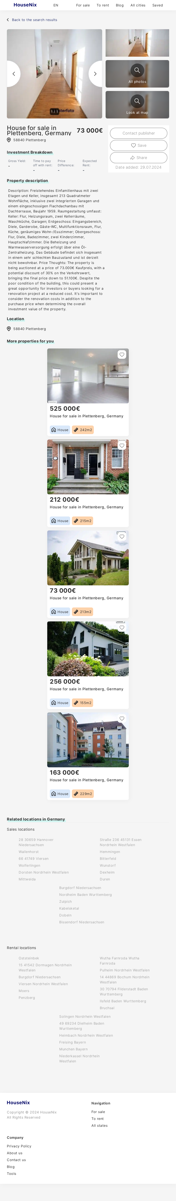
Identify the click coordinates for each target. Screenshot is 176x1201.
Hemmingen (110, 852)
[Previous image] (14, 74)
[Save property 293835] (122, 536)
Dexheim (107, 872)
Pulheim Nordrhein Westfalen (125, 970)
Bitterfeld (108, 858)
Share (142, 157)
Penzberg (27, 997)
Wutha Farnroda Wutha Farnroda (120, 960)
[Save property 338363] (122, 354)
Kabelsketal (69, 908)
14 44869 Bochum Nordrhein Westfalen (125, 979)
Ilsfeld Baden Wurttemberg (123, 1001)
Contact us (16, 1160)
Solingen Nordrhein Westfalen (85, 1016)
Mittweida (27, 879)
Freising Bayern (72, 1042)
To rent (103, 5)
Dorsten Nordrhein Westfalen (44, 872)
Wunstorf (108, 865)
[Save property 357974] (122, 718)
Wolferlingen (29, 865)
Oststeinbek (29, 958)
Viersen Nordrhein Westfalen (43, 984)
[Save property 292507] (122, 445)
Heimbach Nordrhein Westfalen (86, 1035)
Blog (120, 5)
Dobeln (65, 915)
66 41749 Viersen (34, 858)
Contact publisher (139, 133)
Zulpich (65, 901)
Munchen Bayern (73, 1049)
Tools (11, 1173)
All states (99, 1125)
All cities (137, 5)
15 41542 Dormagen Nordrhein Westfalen (45, 967)
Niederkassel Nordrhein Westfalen (79, 1058)
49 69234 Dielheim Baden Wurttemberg (81, 1026)
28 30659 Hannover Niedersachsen (36, 842)
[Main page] (33, 5)
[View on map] (137, 101)
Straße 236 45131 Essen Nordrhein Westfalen (121, 842)
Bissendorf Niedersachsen (81, 922)
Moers (24, 991)
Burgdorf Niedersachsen (80, 888)
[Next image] (95, 74)
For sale (83, 5)
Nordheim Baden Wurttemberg (85, 894)
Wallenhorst (29, 852)
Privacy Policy (19, 1146)
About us (14, 1153)
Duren (105, 879)
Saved (157, 5)
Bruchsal (107, 1008)
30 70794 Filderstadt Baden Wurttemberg (124, 991)
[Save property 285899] (122, 627)
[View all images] (137, 70)
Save (142, 145)
